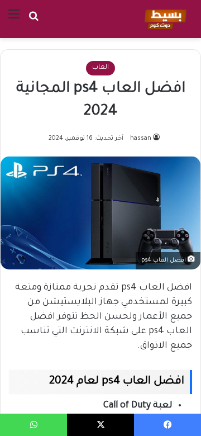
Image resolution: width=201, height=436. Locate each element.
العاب (100, 68)
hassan (140, 138)
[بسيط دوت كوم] (164, 19)
